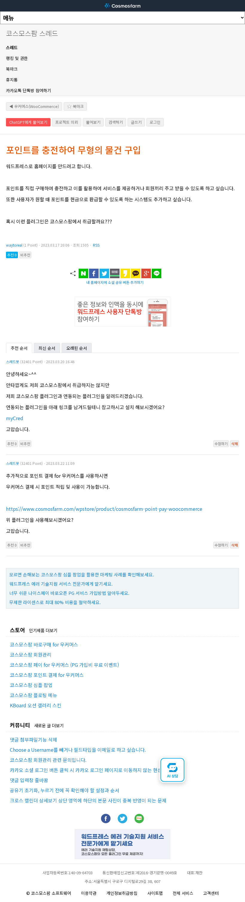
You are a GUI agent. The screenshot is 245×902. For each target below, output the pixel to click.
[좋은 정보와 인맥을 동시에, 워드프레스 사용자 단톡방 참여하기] (122, 324)
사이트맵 (155, 893)
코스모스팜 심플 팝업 (31, 685)
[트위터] (122, 821)
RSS (96, 244)
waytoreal (14, 244)
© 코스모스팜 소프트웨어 (48, 893)
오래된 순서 (76, 348)
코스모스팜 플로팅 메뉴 (33, 695)
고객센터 (211, 893)
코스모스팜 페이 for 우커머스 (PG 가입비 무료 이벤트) (64, 664)
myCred (14, 418)
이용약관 (89, 893)
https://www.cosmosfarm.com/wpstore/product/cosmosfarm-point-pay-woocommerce (104, 508)
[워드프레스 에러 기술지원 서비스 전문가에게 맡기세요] (122, 857)
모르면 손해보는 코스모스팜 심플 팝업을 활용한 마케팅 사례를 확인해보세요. (81, 574)
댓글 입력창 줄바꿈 (29, 780)
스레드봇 (12, 361)
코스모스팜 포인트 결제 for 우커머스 (47, 674)
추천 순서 (19, 348)
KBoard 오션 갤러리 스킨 (35, 705)
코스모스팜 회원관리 (30, 654)
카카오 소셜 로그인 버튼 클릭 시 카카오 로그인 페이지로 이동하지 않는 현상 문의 (91, 769)
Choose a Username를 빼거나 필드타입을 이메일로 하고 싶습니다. (78, 749)
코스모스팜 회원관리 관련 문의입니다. (48, 759)
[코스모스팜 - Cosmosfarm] (122, 6)
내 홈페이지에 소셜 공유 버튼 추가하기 (114, 282)
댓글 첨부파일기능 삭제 (33, 739)
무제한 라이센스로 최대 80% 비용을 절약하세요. (55, 602)
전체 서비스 (183, 893)
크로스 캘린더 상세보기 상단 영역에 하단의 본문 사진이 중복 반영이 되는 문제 (88, 800)
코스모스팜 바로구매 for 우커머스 (44, 644)
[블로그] (139, 821)
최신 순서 (47, 348)
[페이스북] (106, 821)
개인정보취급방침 (121, 893)
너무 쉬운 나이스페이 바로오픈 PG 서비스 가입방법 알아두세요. (69, 593)
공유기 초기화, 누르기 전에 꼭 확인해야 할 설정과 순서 (64, 790)
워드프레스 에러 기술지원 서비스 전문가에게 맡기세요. (61, 584)
